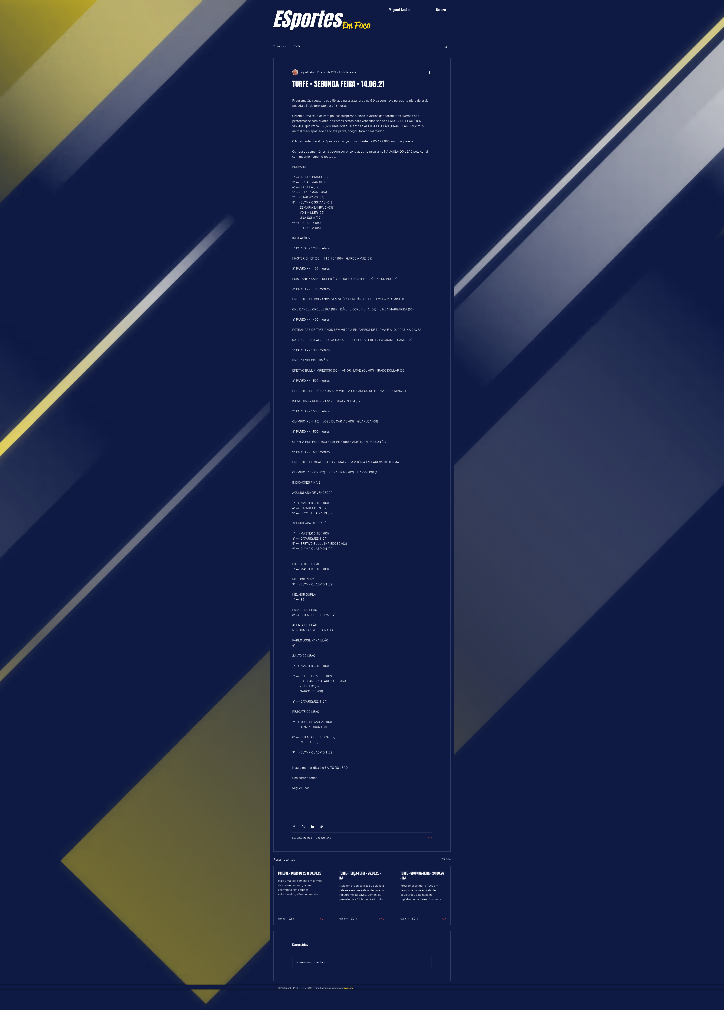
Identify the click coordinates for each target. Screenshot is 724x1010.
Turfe (297, 46)
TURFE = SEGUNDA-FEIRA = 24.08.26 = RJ (422, 876)
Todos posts (280, 46)
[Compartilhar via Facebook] (294, 826)
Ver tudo (446, 859)
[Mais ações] (429, 72)
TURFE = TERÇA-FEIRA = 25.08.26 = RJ (360, 876)
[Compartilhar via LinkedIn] (312, 826)
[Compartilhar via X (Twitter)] (303, 826)
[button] (446, 46)
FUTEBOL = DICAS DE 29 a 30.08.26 (299, 873)
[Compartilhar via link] (322, 826)
